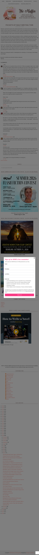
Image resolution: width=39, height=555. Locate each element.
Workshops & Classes (11, 285)
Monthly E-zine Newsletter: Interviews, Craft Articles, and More (18, 283)
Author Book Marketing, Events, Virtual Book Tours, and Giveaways (19, 280)
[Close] (34, 258)
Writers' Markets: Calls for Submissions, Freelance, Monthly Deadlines (19, 286)
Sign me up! (19, 294)
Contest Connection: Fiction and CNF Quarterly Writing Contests (18, 282)
